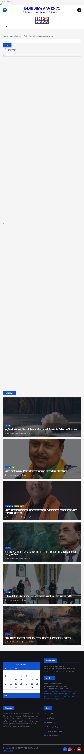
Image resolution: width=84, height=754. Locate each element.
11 (11, 680)
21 (26, 684)
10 (5, 680)
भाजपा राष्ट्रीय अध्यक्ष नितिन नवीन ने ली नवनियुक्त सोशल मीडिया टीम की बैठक (36, 471)
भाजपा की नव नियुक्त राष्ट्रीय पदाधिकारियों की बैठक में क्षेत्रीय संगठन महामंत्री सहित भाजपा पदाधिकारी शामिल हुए (41, 511)
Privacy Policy (52, 727)
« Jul (5, 696)
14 (26, 680)
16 (37, 680)
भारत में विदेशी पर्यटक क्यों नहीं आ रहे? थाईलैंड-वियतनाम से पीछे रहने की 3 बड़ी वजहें (38, 637)
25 (11, 687)
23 (37, 684)
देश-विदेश (8, 425)
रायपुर (13, 467)
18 (11, 684)
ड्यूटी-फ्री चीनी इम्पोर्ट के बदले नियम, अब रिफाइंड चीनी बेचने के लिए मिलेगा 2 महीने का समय (41, 429)
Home (5, 26)
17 (5, 684)
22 (32, 684)
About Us (50, 714)
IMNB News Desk (15, 433)
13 (21, 680)
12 (16, 680)
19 (16, 684)
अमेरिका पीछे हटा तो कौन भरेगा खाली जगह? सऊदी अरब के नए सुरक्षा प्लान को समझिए (38, 596)
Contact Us (51, 723)
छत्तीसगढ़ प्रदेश (9, 506)
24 (5, 687)
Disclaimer (51, 718)
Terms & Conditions (54, 731)
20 (21, 684)
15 (32, 680)
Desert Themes (8, 750)
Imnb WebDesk (14, 517)
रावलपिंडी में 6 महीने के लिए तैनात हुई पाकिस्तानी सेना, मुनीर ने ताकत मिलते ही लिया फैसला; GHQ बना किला (40, 553)
